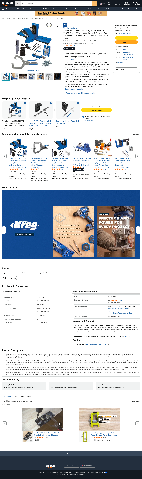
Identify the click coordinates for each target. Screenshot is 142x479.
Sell (116, 9)
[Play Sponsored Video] (100, 419)
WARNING (8, 396)
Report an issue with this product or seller (80, 93)
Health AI (12, 9)
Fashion (122, 9)
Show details (89, 120)
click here (127, 336)
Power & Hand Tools (26, 18)
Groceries (69, 9)
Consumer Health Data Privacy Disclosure (73, 472)
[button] (4, 9)
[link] (41, 110)
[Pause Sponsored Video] (60, 424)
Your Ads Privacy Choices (95, 472)
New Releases (58, 9)
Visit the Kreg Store (70, 28)
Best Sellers (47, 9)
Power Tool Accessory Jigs (122, 313)
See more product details (74, 89)
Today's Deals (91, 9)
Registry (130, 9)
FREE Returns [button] (68, 59)
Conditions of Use (43, 472)
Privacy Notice (54, 472)
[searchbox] (56, 3)
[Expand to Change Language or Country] (77, 466)
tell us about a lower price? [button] (96, 344)
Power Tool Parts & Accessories (43, 18)
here (120, 332)
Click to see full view (32, 71)
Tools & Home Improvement (10, 18)
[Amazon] (7, 3)
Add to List (120, 69)
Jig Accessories (59, 18)
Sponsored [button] (5, 404)
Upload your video (9, 278)
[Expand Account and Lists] (120, 4)
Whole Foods (79, 9)
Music (138, 9)
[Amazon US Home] (50, 466)
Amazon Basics (35, 9)
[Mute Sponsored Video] (60, 428)
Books (100, 9)
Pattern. (125, 49)
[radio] (5, 76)
